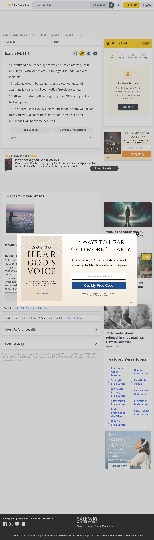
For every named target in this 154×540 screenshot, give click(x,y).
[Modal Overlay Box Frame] (77, 270)
